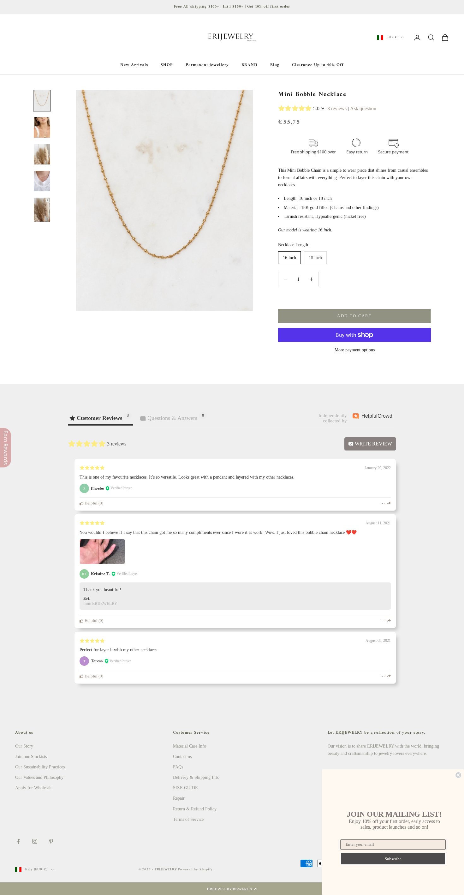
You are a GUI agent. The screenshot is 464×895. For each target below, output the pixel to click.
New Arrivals (134, 65)
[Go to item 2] (42, 127)
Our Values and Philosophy (39, 777)
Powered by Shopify (195, 870)
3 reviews (337, 108)
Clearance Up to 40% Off (318, 65)
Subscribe (393, 859)
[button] (232, 888)
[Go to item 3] (42, 154)
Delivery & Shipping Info (196, 777)
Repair (179, 798)
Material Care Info (189, 746)
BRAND (249, 65)
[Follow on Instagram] (35, 841)
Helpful (91, 503)
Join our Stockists (31, 756)
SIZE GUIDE (185, 787)
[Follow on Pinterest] (51, 841)
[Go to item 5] (42, 210)
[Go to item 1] (42, 100)
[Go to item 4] (42, 181)
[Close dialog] (458, 775)
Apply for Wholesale (33, 787)
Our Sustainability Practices (40, 767)
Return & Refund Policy (195, 809)
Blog (274, 65)
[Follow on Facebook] (18, 841)
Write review (373, 443)
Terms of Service (188, 819)
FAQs (178, 767)
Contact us (182, 756)
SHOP (167, 65)
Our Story (24, 746)
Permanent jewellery (207, 65)
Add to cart (354, 315)
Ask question (363, 108)
